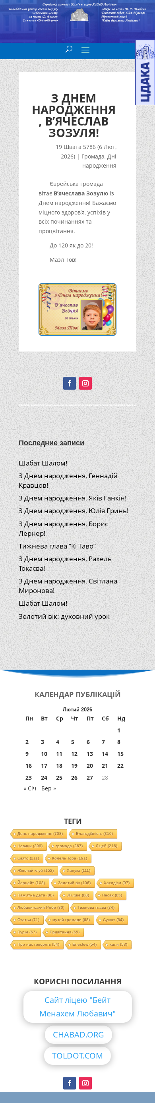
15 (120, 753)
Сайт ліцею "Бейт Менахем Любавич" (77, 1007)
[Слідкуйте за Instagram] (85, 383)
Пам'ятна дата (35, 895)
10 (44, 753)
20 (90, 765)
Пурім (27, 932)
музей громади (71, 920)
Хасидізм (117, 883)
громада (69, 846)
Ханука (78, 870)
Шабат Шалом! (43, 462)
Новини (30, 846)
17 (44, 765)
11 (59, 753)
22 (120, 765)
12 (74, 753)
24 (44, 777)
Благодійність (94, 833)
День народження (40, 833)
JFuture (78, 895)
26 (74, 777)
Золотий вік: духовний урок (64, 616)
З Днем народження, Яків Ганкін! (73, 497)
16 (28, 765)
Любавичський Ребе (40, 907)
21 (105, 765)
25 (59, 777)
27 (90, 777)
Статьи (28, 920)
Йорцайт (31, 883)
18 (59, 765)
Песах (112, 895)
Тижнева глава (96, 907)
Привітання (64, 932)
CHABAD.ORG (78, 1034)
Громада (93, 156)
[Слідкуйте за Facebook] (69, 383)
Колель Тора (69, 858)
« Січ (30, 788)
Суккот (113, 920)
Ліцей (106, 846)
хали (118, 944)
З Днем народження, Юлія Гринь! (74, 510)
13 (90, 753)
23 (28, 777)
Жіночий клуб (35, 870)
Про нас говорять (38, 944)
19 (74, 765)
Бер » (48, 788)
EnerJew (84, 944)
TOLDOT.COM (77, 1055)
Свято (28, 858)
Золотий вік (74, 883)
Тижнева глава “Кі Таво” (57, 546)
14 (105, 753)
